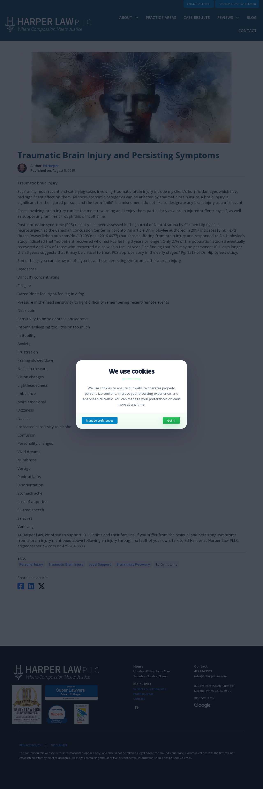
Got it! (171, 420)
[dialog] (131, 394)
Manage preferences (99, 420)
